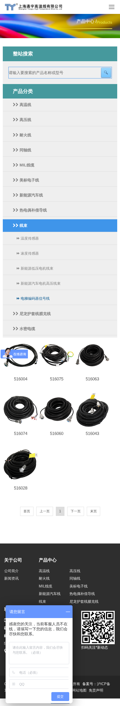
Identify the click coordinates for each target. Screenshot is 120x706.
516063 (92, 379)
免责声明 (96, 690)
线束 (22, 225)
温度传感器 (29, 238)
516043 (92, 433)
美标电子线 (28, 180)
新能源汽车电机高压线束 (40, 283)
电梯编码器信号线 (35, 298)
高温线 (24, 104)
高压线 (24, 119)
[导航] (111, 7)
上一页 (45, 511)
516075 (56, 379)
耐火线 (24, 135)
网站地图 (79, 690)
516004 (20, 379)
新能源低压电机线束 (36, 268)
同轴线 (24, 150)
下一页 (76, 511)
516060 (56, 433)
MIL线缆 (26, 165)
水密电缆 (26, 328)
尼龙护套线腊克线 (34, 313)
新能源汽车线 (30, 195)
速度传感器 (29, 253)
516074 (20, 433)
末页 (93, 511)
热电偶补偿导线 (32, 210)
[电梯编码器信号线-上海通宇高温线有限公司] (37, 7)
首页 (26, 511)
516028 (20, 488)
